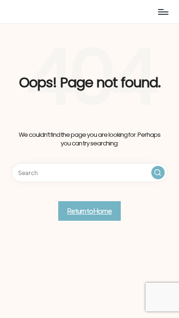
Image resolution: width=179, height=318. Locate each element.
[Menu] (163, 11)
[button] (158, 172)
